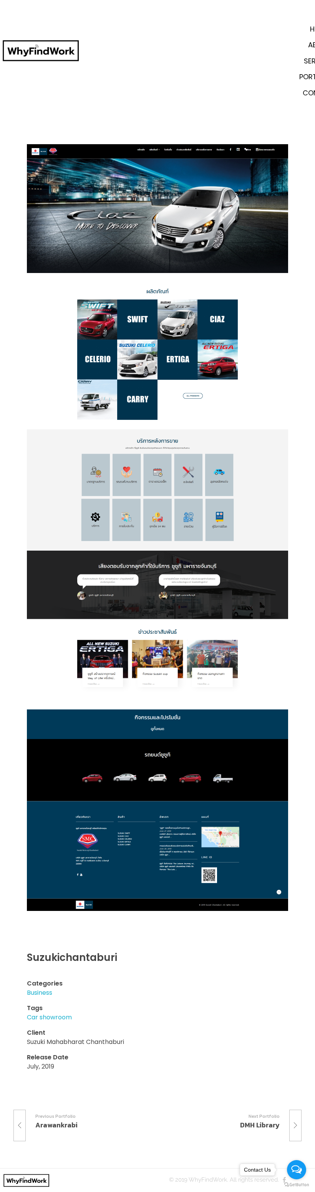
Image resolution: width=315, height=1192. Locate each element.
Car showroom (49, 1017)
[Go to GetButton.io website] (296, 1184)
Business (39, 992)
